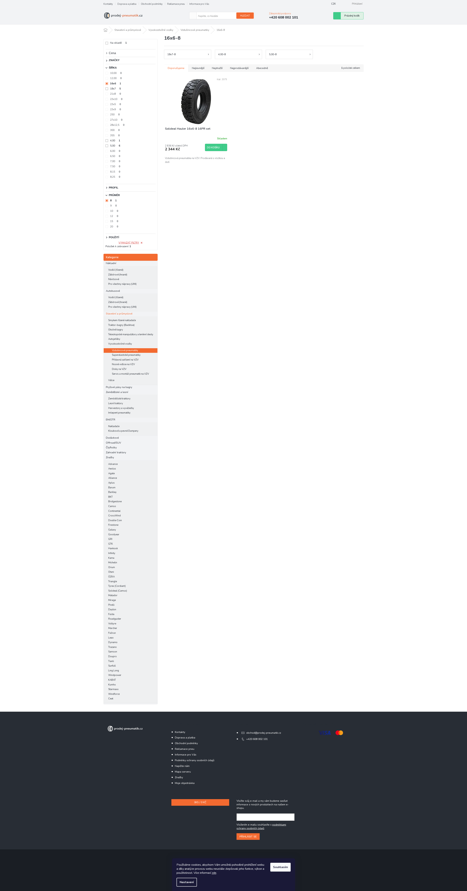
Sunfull (112, 665)
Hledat (245, 15)
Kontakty (108, 4)
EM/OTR (110, 419)
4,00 (115, 140)
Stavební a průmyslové (119, 313)
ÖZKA (111, 576)
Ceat (110, 698)
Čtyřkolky (111, 447)
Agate (111, 473)
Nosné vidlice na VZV (123, 364)
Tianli (111, 661)
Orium (111, 567)
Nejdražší (217, 68)
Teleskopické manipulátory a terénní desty (130, 334)
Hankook (113, 548)
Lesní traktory (115, 403)
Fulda (111, 614)
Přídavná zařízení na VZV (125, 359)
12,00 (116, 78)
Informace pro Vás (199, 4)
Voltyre (112, 623)
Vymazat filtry (129, 242)
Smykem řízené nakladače (122, 320)
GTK (110, 544)
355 (115, 135)
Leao (111, 637)
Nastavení (187, 882)
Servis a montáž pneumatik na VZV (130, 374)
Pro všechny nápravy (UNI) (122, 284)
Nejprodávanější (239, 68)
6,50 (115, 156)
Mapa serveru (183, 771)
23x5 (115, 104)
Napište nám (182, 766)
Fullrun (112, 633)
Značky (110, 457)
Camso (112, 506)
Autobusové (113, 291)
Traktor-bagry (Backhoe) (121, 325)
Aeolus (112, 468)
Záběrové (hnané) (117, 274)
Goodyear (113, 534)
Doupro (112, 656)
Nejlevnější (198, 68)
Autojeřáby (114, 339)
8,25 (115, 177)
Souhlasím (280, 867)
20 (114, 226)
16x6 (115, 83)
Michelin (112, 562)
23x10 (116, 99)
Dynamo (112, 642)
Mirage (112, 600)
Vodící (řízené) (115, 270)
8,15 (115, 171)
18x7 (115, 88)
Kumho (112, 684)
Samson (112, 651)
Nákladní (111, 263)
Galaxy (112, 529)
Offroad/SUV (113, 442)
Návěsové (113, 279)
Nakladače (113, 426)
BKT (110, 497)
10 (114, 211)
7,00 (115, 161)
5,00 (115, 145)
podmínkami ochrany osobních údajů (261, 826)
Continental (114, 511)
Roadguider (114, 619)
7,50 (115, 166)
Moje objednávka (185, 783)
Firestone (113, 525)
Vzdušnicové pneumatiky (125, 350)
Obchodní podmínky (152, 4)
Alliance (112, 478)
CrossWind (114, 515)
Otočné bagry (115, 329)
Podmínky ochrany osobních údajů (194, 760)
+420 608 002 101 (257, 739)
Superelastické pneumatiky (126, 355)
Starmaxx (113, 689)
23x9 (115, 109)
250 (115, 114)
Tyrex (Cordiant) (117, 586)
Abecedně (262, 68)
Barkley (112, 492)
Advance (113, 464)
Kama (111, 558)
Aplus (111, 482)
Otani (111, 572)
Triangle (112, 581)
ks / (200, 802)
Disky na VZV (119, 369)
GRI (110, 539)
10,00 (116, 73)
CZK (333, 4)
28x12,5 (117, 125)
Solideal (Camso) (117, 590)
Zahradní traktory (116, 452)
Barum (111, 487)
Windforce (114, 694)
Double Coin (115, 520)
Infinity (111, 553)
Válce (111, 380)
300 (115, 130)
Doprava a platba (126, 4)
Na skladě (118, 43)
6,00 (115, 151)
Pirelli (111, 605)
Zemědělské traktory (119, 398)
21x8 (115, 94)
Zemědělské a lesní (117, 392)
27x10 (116, 120)
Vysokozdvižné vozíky (120, 343)
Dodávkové (112, 438)
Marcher (112, 628)
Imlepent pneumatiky (119, 412)
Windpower (114, 675)
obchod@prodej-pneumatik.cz (263, 733)
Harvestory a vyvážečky (121, 408)
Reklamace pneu (176, 4)
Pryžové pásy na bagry (119, 387)
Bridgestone (115, 501)
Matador (112, 595)
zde (214, 873)
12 (114, 216)
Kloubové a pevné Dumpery (123, 431)
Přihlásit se (248, 836)
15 (114, 221)
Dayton (112, 609)
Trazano (112, 647)
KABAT (112, 680)
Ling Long (113, 670)
